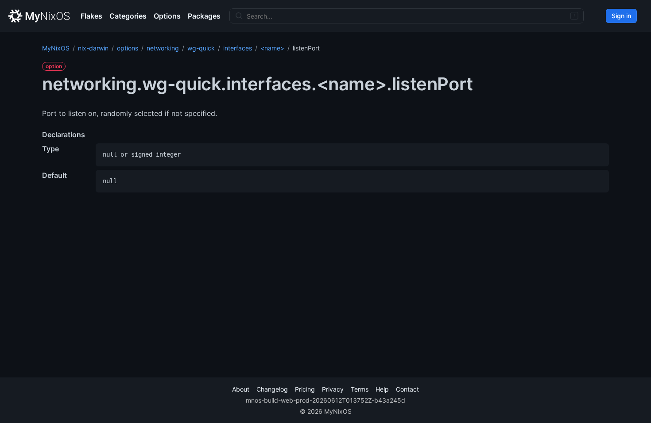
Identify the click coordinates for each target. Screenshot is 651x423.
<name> (272, 48)
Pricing (305, 389)
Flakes (91, 16)
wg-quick (201, 48)
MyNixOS (56, 48)
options (127, 48)
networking (163, 48)
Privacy (333, 389)
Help (382, 389)
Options (167, 16)
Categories (128, 16)
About (240, 389)
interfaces (237, 48)
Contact (407, 389)
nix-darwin (93, 48)
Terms (359, 389)
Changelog (272, 389)
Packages (204, 16)
